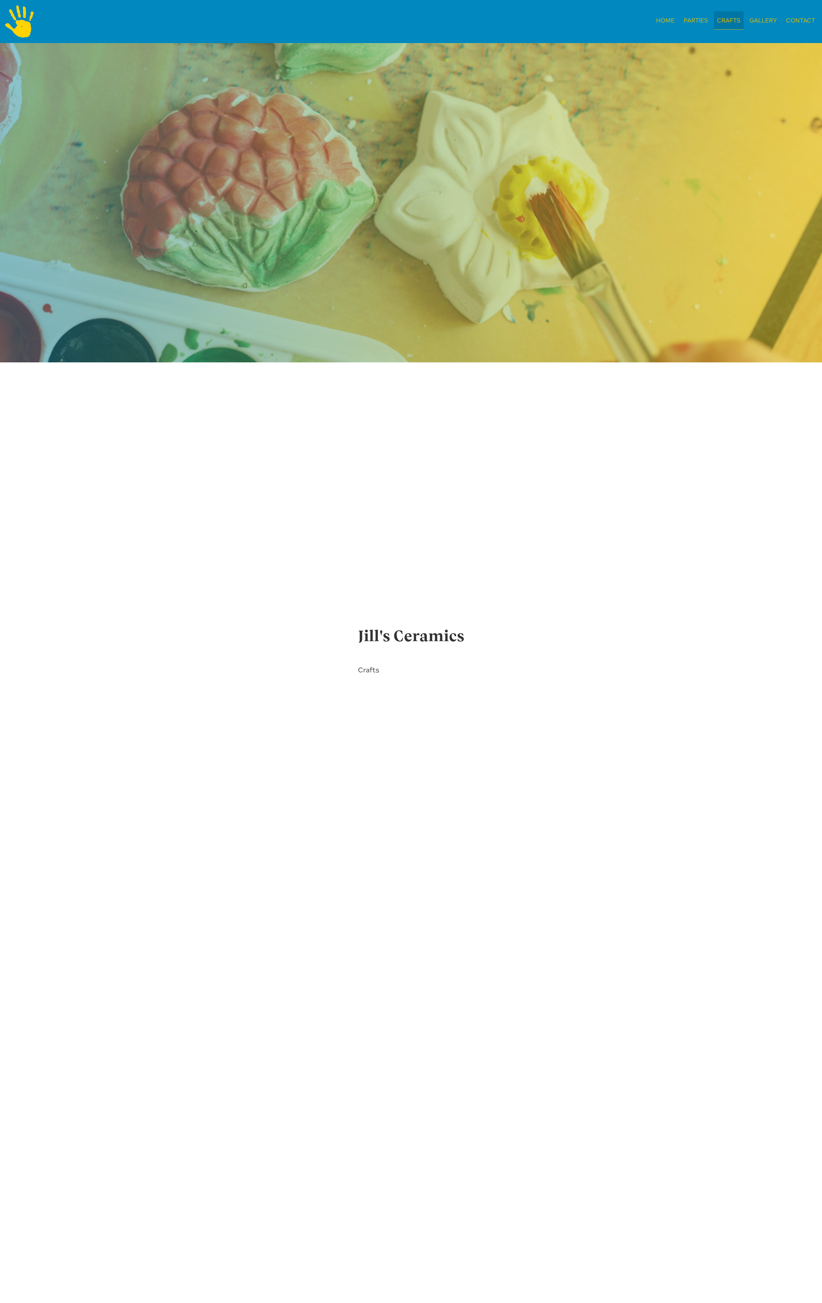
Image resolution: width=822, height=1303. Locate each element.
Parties (696, 20)
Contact (800, 20)
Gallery (763, 20)
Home (665, 20)
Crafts (728, 20)
